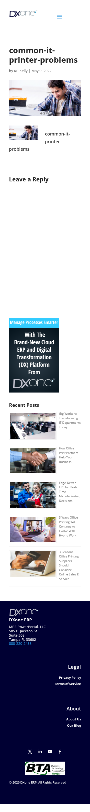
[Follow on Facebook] (60, 752)
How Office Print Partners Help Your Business (68, 455)
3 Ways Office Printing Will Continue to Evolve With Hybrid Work (68, 526)
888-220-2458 (20, 643)
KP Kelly (21, 70)
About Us (73, 719)
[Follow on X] (30, 752)
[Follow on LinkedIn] (40, 752)
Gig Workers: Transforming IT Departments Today (70, 420)
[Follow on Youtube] (50, 752)
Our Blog (74, 725)
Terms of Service (67, 683)
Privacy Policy (70, 677)
